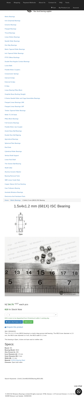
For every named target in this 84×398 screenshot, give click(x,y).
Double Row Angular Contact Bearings (17, 61)
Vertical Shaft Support (12, 155)
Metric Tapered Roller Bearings (15, 49)
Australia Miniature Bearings (14, 192)
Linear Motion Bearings (12, 37)
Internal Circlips (10, 78)
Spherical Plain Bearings (12, 143)
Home (7, 200)
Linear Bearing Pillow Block (13, 90)
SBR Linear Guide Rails (12, 180)
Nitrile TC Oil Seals (11, 114)
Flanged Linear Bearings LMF (14, 106)
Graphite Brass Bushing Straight (15, 94)
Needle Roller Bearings (12, 41)
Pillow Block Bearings (11, 119)
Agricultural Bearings (11, 139)
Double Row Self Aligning (13, 135)
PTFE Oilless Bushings (12, 57)
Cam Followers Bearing (12, 188)
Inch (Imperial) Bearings (12, 20)
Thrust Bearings (10, 33)
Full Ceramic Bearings (12, 123)
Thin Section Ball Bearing (13, 163)
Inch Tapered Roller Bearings (14, 53)
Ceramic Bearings (10, 25)
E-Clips (7, 86)
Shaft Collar (8, 168)
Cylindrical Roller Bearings (13, 151)
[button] (78, 391)
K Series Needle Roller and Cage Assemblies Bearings (22, 98)
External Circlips (10, 82)
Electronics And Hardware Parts (15, 196)
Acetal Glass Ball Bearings (13, 131)
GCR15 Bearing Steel (18, 360)
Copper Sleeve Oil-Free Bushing (15, 184)
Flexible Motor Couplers (12, 69)
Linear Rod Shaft (10, 159)
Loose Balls (8, 65)
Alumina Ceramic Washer (13, 172)
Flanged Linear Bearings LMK (14, 102)
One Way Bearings (11, 45)
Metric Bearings (10, 16)
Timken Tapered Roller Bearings (15, 110)
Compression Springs (12, 74)
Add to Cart (28, 322)
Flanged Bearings (10, 29)
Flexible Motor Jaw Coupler (13, 127)
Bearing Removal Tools (12, 176)
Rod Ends (8, 147)
